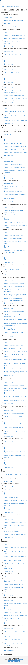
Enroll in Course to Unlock (14, 661)
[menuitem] (1, 3)
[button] (1, 1)
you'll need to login (19, 659)
